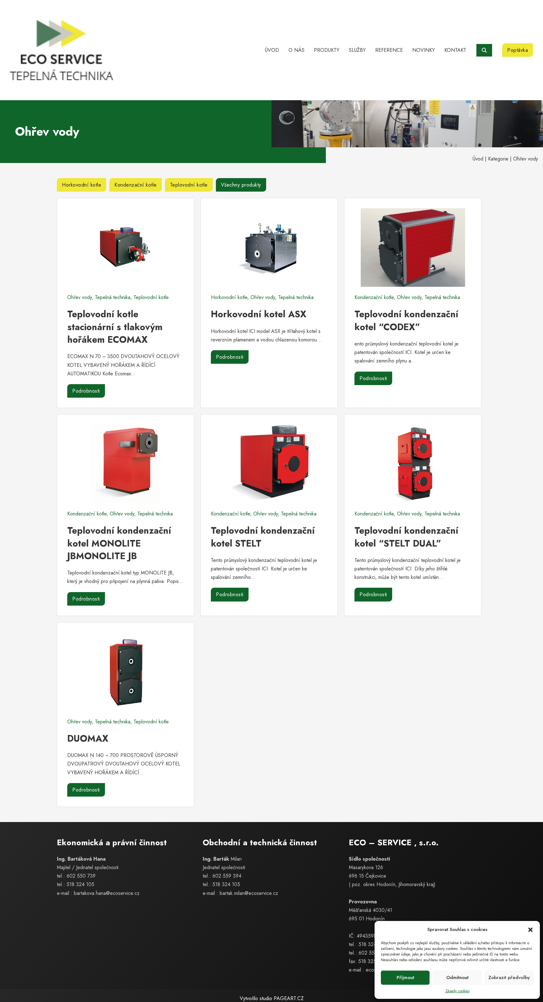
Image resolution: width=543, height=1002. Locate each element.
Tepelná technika (112, 297)
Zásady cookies (457, 991)
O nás (296, 50)
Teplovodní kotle (189, 184)
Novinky (423, 50)
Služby (357, 50)
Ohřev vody (79, 297)
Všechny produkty (241, 184)
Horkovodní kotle (81, 184)
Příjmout (405, 977)
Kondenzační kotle (135, 184)
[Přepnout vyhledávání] (484, 50)
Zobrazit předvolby (509, 977)
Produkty (326, 50)
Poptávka (517, 50)
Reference (389, 50)
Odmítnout (457, 977)
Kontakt (455, 50)
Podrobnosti (86, 391)
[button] (530, 930)
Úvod (272, 50)
